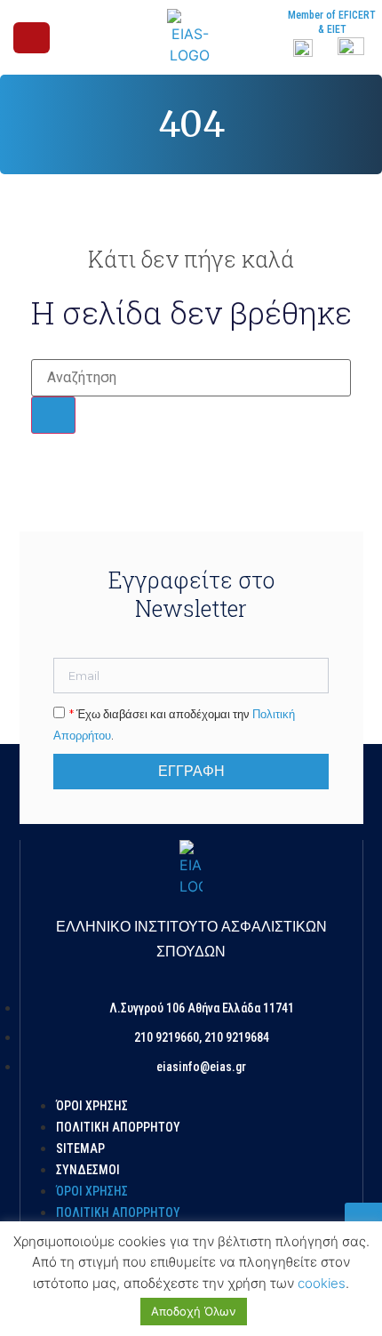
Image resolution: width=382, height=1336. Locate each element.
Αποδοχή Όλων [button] (193, 1311)
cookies (322, 1283)
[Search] (53, 415)
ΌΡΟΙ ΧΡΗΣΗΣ (92, 1106)
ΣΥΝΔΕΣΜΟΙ (88, 1170)
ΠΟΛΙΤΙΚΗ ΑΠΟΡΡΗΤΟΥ (118, 1127)
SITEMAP (80, 1148)
